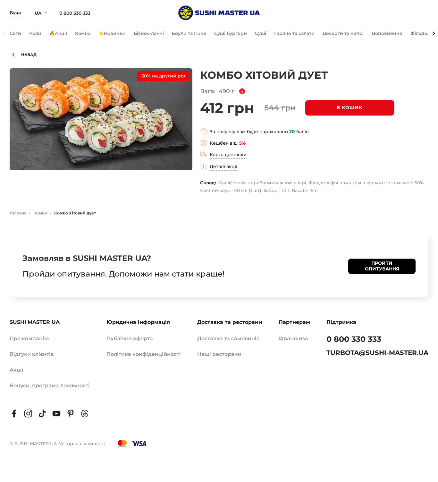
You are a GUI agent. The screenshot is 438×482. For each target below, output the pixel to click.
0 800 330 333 (74, 13)
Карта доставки (228, 154)
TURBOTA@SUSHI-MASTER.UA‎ (377, 353)
